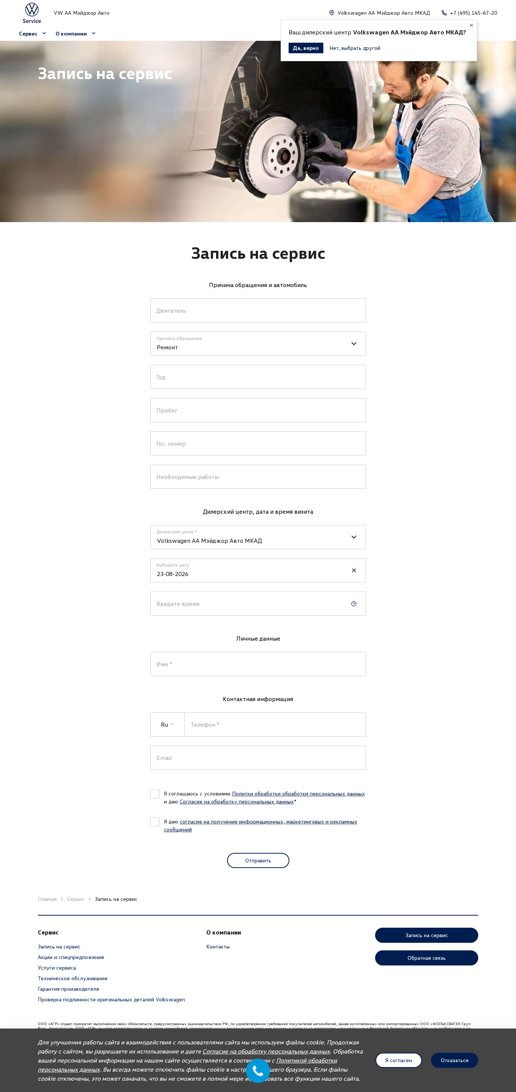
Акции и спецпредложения (71, 957)
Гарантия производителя (68, 988)
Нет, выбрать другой (354, 48)
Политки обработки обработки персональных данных (298, 793)
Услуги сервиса (57, 967)
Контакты (218, 946)
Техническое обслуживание (73, 978)
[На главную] (32, 12)
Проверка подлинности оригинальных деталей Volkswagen (111, 999)
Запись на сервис (59, 946)
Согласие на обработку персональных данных (237, 801)
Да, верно (306, 48)
